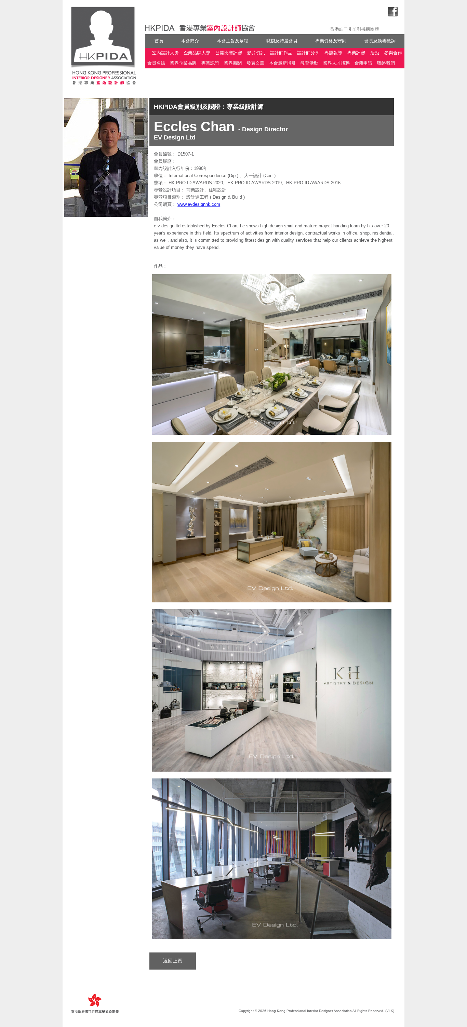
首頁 (159, 40)
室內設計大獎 (165, 52)
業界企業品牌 (183, 63)
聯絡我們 (386, 63)
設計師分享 (308, 52)
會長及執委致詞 (380, 40)
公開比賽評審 (228, 52)
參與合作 (393, 52)
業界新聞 (233, 63)
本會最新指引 (282, 63)
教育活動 (309, 63)
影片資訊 (256, 52)
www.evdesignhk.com (198, 204)
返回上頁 (172, 960)
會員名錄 (156, 63)
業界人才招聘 (336, 63)
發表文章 (255, 63)
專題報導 (333, 52)
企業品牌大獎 (197, 52)
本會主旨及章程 (232, 40)
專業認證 (210, 63)
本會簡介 (190, 40)
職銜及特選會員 (281, 40)
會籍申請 (363, 63)
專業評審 (356, 52)
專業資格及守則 (330, 40)
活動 (374, 52)
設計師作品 (281, 52)
